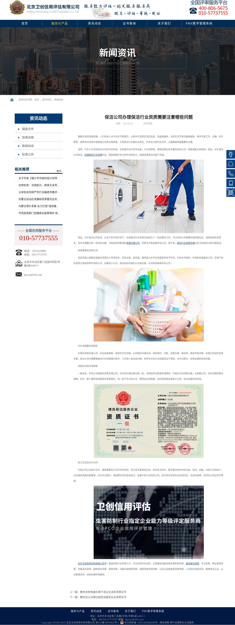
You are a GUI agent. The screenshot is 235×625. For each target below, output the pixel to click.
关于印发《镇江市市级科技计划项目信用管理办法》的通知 (52, 178)
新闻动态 (58, 99)
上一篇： (98, 592)
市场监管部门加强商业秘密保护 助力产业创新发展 (47, 213)
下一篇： (98, 597)
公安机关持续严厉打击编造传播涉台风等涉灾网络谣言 (49, 192)
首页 (24, 23)
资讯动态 (46, 99)
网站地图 (163, 622)
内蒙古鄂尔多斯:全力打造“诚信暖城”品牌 (42, 206)
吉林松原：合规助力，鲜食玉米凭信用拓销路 (44, 185)
